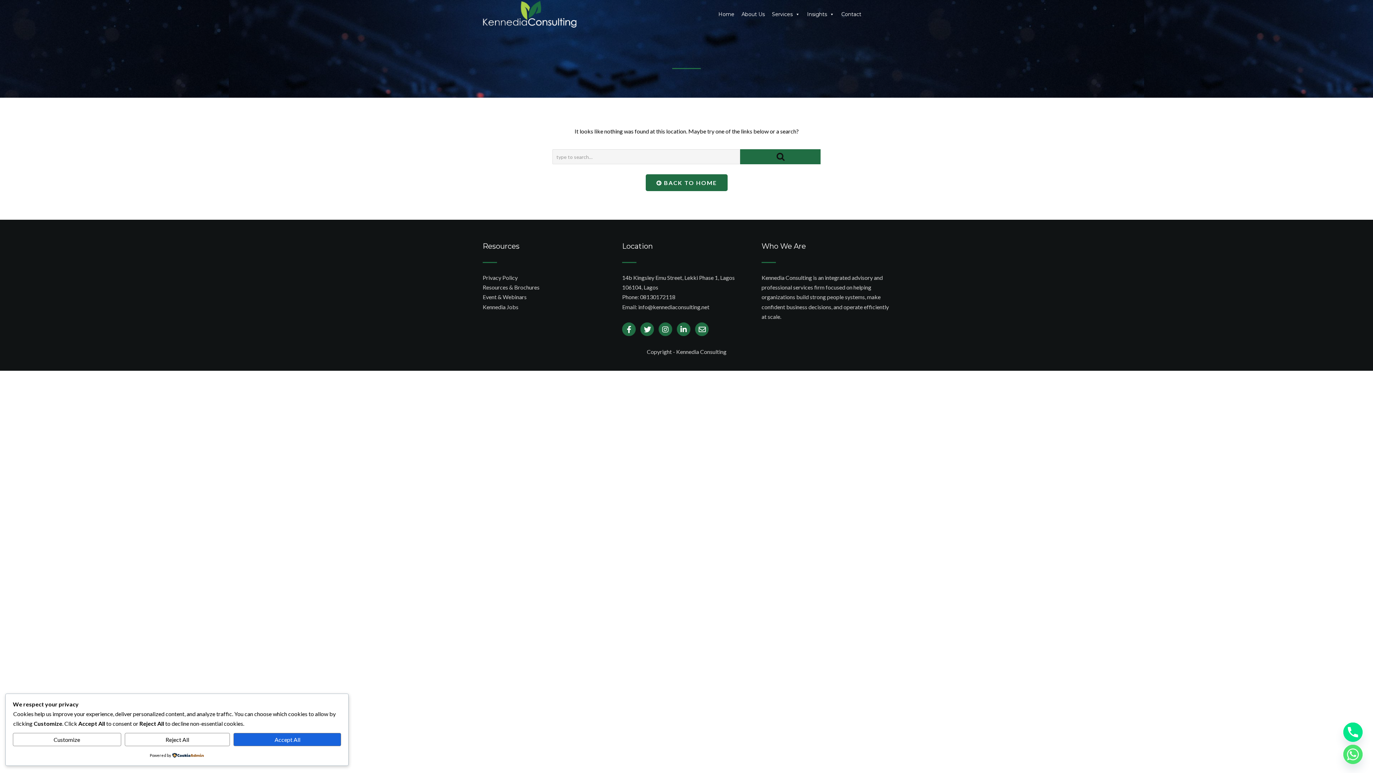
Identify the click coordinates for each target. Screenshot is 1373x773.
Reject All (177, 739)
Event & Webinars (505, 296)
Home (726, 14)
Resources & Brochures (511, 287)
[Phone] (1353, 732)
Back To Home (689, 182)
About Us (753, 14)
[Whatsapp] (1353, 754)
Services (782, 14)
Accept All (287, 739)
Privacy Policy (500, 277)
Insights (817, 14)
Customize (67, 739)
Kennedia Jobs (500, 306)
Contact (851, 14)
